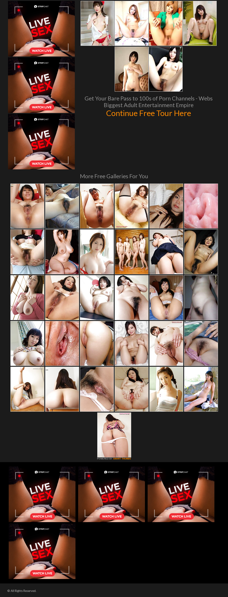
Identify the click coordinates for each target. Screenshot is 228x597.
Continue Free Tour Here (148, 113)
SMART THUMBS (122, 458)
